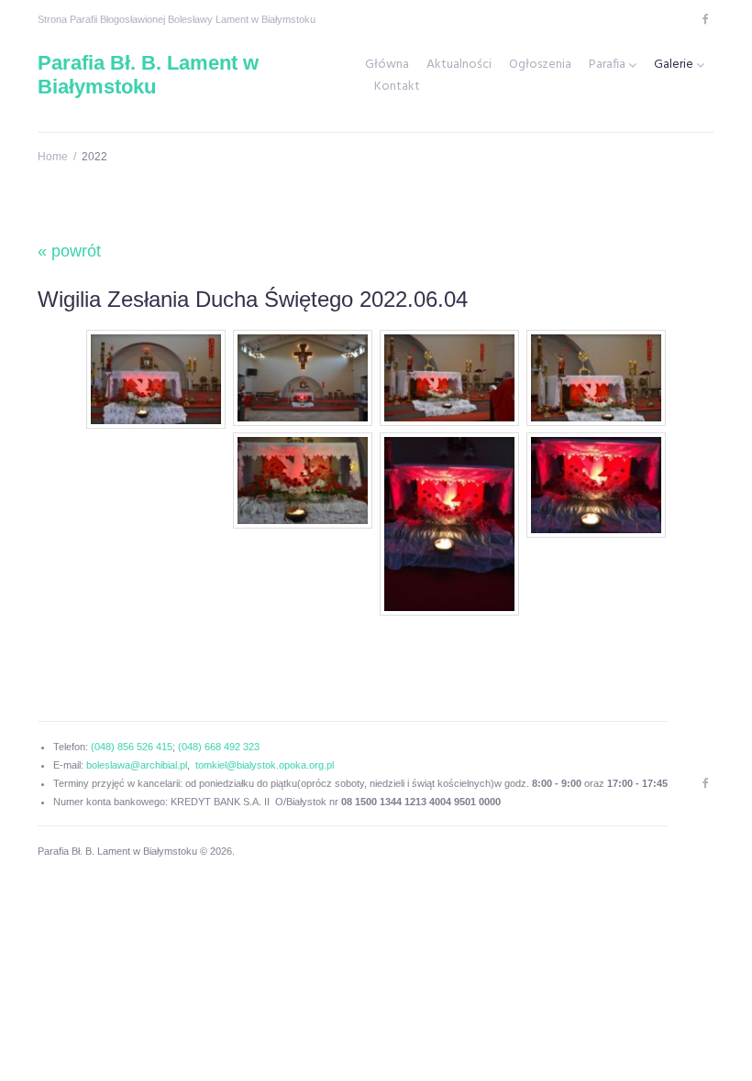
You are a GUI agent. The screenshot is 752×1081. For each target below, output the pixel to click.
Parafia (607, 65)
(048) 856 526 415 (131, 746)
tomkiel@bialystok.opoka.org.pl (264, 764)
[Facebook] (705, 19)
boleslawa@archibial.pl (136, 764)
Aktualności (459, 65)
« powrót (69, 251)
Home (53, 156)
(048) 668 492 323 (219, 746)
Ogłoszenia (540, 65)
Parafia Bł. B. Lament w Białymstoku (148, 74)
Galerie (673, 65)
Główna (387, 65)
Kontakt (397, 87)
